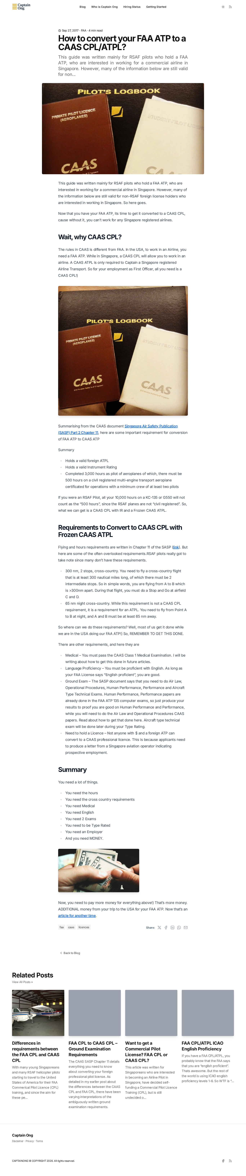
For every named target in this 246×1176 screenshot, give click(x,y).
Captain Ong (22, 1135)
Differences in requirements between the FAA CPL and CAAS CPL (35, 1052)
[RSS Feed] (230, 6)
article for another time (77, 915)
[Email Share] (186, 927)
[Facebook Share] (166, 927)
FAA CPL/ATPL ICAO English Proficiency (202, 1046)
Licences (84, 927)
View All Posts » (22, 982)
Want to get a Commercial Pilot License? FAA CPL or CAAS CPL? (146, 1052)
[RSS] (230, 1160)
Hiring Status (131, 6)
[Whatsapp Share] (179, 927)
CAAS (71, 927)
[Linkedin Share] (172, 927)
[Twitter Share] (159, 927)
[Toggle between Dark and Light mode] (223, 6)
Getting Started (156, 6)
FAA (83, 30)
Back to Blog (72, 953)
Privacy (30, 1140)
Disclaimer (17, 1140)
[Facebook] (223, 1160)
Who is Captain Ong (104, 6)
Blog (83, 6)
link (176, 547)
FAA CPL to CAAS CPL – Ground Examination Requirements (93, 1049)
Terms (39, 1140)
